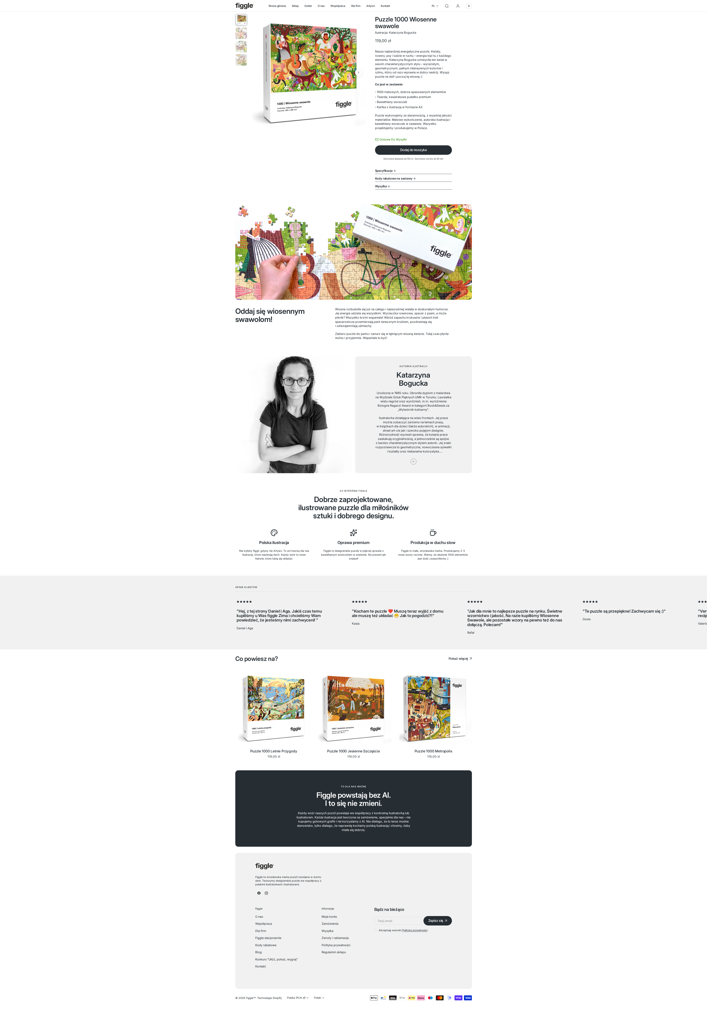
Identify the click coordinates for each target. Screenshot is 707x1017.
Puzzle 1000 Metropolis (433, 751)
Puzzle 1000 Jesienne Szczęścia (353, 751)
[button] (447, 6)
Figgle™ (251, 997)
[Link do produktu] (273, 708)
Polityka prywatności (415, 930)
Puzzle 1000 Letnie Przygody (273, 751)
